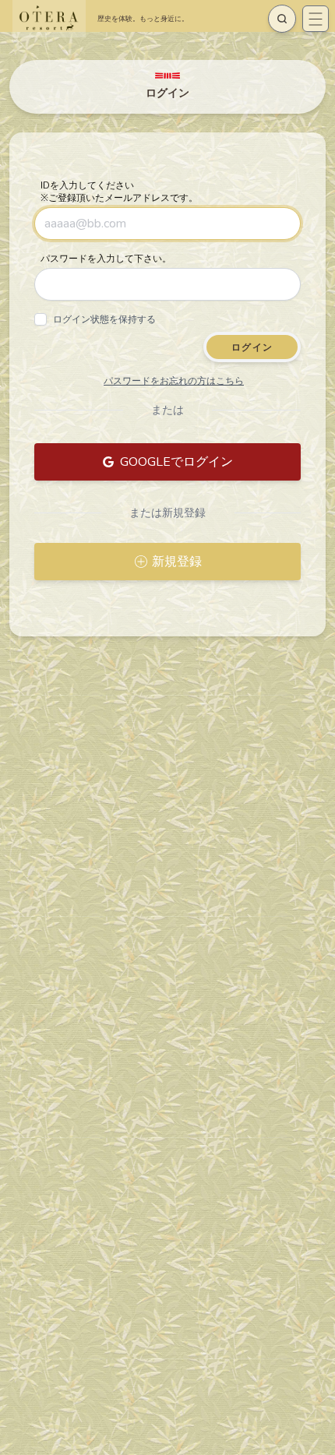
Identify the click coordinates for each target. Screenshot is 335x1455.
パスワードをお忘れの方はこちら (174, 381)
